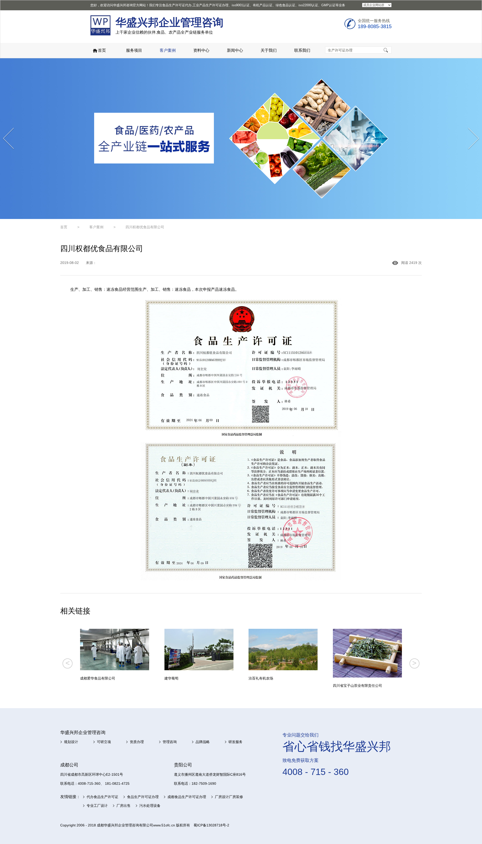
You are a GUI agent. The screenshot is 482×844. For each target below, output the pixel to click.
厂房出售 (123, 806)
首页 (102, 50)
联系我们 (302, 50)
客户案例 (168, 50)
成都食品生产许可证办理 (186, 797)
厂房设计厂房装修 (229, 797)
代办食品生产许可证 (102, 797)
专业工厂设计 (97, 806)
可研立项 (104, 742)
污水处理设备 (149, 806)
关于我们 (269, 50)
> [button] (414, 663)
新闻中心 (235, 50)
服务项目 (134, 50)
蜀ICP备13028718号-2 (211, 825)
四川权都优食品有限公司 (145, 227)
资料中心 (201, 50)
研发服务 (235, 742)
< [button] (68, 663)
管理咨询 (170, 742)
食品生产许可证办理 (143, 797)
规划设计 (71, 742)
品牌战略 (203, 742)
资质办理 (137, 742)
